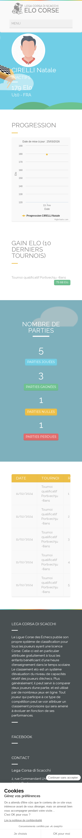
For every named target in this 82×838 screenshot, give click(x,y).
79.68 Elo (62, 282)
